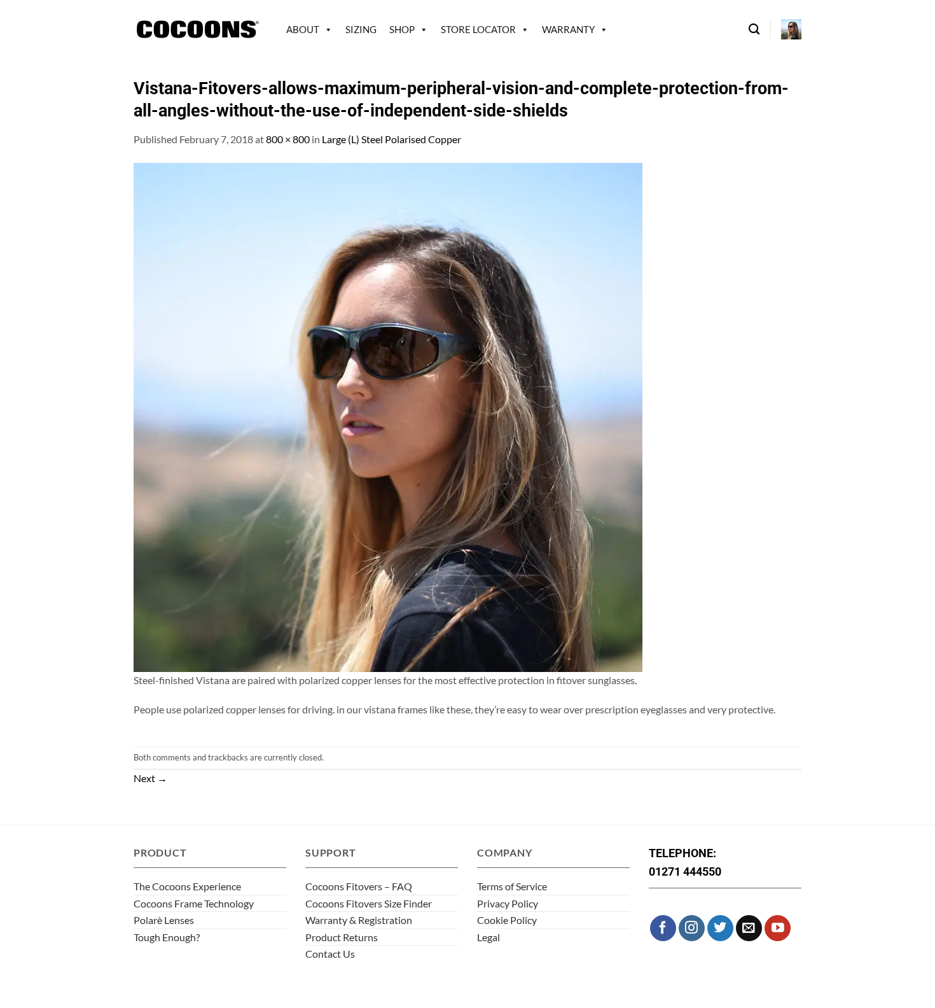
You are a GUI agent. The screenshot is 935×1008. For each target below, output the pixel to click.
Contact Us (330, 954)
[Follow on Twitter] (720, 928)
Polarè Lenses (164, 920)
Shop (402, 29)
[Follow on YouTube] (778, 928)
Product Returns (341, 937)
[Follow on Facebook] (663, 928)
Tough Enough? (167, 937)
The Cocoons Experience (187, 886)
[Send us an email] (749, 928)
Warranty (568, 29)
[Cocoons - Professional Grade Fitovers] (197, 29)
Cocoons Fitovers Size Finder (368, 903)
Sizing (361, 29)
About (302, 29)
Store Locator (478, 29)
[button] (791, 29)
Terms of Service (512, 886)
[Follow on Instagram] (692, 928)
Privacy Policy (507, 903)
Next (150, 778)
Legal (488, 937)
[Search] (754, 30)
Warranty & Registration (358, 920)
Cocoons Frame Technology (194, 903)
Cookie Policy (507, 920)
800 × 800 (288, 139)
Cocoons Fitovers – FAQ (358, 886)
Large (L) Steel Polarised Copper (391, 139)
